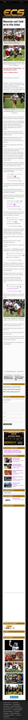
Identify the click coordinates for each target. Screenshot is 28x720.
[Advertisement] (15, 6)
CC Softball (17, 715)
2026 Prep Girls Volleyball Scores (17, 477)
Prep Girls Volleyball (7, 711)
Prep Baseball (16, 704)
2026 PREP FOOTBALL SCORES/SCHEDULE (17, 465)
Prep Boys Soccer (18, 708)
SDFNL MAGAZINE (16, 498)
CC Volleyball (6, 716)
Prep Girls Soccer (7, 709)
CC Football (16, 711)
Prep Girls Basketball (8, 708)
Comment (5, 402)
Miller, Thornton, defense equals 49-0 (11, 392)
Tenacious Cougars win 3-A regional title (19, 378)
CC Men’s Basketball (14, 713)
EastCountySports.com (11, 371)
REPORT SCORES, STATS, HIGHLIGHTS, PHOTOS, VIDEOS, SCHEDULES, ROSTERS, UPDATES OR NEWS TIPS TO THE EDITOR (13, 451)
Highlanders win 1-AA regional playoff (8, 377)
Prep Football (15, 702)
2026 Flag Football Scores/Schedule (16, 459)
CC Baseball (6, 713)
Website (5, 420)
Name (4, 412)
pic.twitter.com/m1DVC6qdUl (13, 206)
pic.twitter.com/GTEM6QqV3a (13, 223)
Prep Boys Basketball (15, 706)
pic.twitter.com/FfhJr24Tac (13, 288)
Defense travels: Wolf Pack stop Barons (12, 389)
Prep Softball (6, 706)
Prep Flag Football (7, 704)
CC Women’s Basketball (8, 715)
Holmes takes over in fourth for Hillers (12, 387)
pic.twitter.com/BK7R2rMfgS (13, 178)
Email (4, 416)
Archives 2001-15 (7, 702)
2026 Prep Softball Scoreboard (16, 484)
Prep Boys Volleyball (17, 709)
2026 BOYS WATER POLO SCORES (17, 471)
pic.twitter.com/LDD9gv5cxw (13, 257)
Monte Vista (20, 371)
